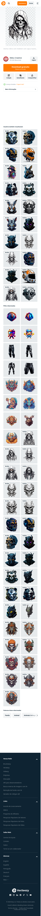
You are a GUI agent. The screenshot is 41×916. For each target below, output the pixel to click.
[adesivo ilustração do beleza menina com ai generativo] (11, 207)
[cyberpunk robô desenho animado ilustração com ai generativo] (11, 328)
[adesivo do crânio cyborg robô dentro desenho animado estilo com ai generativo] (11, 397)
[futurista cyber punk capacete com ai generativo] (11, 293)
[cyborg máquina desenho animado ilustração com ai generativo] (11, 415)
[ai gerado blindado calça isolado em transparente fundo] (11, 559)
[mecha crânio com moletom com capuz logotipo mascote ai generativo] (11, 819)
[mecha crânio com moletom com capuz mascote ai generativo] (11, 449)
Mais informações (10, 89)
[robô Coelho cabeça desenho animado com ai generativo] (11, 311)
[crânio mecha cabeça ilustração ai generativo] (11, 854)
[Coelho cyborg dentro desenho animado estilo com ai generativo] (11, 224)
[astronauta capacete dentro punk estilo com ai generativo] (11, 189)
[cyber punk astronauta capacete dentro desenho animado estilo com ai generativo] (11, 432)
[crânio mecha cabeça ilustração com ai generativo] (11, 888)
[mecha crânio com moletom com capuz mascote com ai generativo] (11, 380)
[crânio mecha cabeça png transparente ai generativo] (11, 871)
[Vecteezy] (3, 3)
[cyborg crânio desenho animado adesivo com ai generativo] (11, 155)
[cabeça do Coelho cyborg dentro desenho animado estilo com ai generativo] (11, 276)
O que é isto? (20, 84)
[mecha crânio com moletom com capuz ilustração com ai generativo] (11, 767)
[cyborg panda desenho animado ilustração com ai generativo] (11, 259)
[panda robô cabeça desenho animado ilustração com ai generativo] (11, 137)
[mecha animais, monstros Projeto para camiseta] (11, 628)
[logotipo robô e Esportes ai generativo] (11, 542)
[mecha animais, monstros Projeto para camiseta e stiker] (11, 646)
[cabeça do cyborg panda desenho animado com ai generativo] (11, 241)
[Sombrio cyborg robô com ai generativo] (11, 345)
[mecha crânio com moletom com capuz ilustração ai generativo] (11, 750)
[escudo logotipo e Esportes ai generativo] (11, 507)
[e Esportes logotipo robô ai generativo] (11, 524)
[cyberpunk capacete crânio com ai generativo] (11, 467)
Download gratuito (20, 68)
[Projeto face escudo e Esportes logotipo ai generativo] (11, 490)
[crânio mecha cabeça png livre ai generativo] (11, 363)
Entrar (31, 3)
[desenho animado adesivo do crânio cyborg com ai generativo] (11, 172)
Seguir (34, 60)
